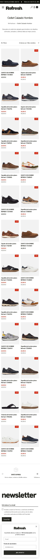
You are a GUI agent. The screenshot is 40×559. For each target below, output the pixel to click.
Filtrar (5, 43)
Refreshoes (11, 23)
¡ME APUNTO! (20, 552)
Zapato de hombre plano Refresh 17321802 (28, 108)
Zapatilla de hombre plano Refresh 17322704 (29, 142)
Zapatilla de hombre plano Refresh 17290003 (9, 381)
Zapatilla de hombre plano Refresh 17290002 (9, 176)
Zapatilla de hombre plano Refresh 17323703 (9, 313)
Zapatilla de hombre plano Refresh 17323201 (29, 416)
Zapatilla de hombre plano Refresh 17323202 (9, 279)
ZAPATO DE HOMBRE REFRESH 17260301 (27, 450)
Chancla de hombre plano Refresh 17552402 (9, 416)
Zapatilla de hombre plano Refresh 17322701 (29, 381)
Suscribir (7, 519)
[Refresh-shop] (14, 8)
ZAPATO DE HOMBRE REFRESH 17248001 (27, 279)
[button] (37, 7)
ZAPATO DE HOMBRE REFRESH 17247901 (7, 450)
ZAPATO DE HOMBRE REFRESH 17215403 (7, 210)
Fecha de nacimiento (10, 544)
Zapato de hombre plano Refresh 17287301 (28, 74)
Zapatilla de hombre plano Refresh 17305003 (29, 210)
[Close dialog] (36, 526)
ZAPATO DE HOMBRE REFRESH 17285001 (27, 176)
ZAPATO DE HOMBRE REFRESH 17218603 (7, 74)
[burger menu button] (3, 7)
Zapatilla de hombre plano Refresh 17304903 (29, 347)
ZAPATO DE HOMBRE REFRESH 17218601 (27, 245)
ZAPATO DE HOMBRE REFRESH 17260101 (7, 347)
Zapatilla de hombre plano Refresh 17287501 (9, 142)
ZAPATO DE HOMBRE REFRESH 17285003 (27, 313)
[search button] (32, 7)
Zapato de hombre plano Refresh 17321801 (8, 245)
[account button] (34, 7)
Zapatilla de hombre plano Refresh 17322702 (9, 108)
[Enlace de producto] (10, 65)
